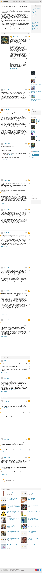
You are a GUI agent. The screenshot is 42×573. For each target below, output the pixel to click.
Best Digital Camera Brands (35, 23)
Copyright (16, 569)
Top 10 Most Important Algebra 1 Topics (32, 532)
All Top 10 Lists (3, 4)
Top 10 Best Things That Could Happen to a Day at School (12, 546)
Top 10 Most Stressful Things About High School (33, 526)
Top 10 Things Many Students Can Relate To (33, 519)
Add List (20, 1)
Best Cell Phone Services (35, 20)
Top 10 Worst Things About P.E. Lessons (33, 539)
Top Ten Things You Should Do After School (13, 519)
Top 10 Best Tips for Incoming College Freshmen (13, 526)
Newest (17, 1)
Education (7, 4)
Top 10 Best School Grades (33, 505)
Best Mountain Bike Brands (35, 29)
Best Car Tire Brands (36, 31)
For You (24, 1)
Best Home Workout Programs (35, 26)
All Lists (14, 1)
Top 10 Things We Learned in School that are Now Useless (13, 492)
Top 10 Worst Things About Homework (13, 532)
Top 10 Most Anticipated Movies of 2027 (36, 15)
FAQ (19, 569)
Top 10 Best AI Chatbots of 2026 (35, 12)
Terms (10, 569)
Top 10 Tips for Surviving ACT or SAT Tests (33, 545)
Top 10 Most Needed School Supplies (34, 512)
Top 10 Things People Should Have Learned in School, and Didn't (13, 506)
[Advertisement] (15, 79)
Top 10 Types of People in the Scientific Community (13, 499)
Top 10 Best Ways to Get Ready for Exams (33, 499)
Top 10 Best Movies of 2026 (36, 9)
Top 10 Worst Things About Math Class (13, 539)
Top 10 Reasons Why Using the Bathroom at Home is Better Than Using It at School (13, 513)
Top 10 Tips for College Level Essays (33, 492)
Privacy (13, 569)
